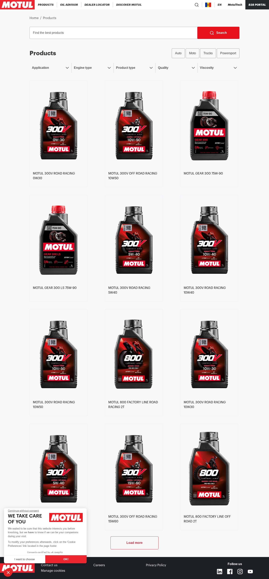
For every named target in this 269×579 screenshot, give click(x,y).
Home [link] (34, 18)
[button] (8, 572)
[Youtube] (250, 571)
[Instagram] (240, 571)
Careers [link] (99, 565)
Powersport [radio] (228, 53)
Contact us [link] (49, 565)
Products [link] (49, 18)
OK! (66, 559)
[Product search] (197, 5)
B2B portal (257, 4)
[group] (205, 53)
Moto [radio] (192, 53)
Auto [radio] (178, 53)
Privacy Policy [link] (156, 565)
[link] (58, 125)
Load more (134, 542)
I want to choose (24, 559)
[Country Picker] (208, 5)
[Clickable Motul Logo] (17, 4)
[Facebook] (230, 571)
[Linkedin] (219, 571)
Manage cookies (53, 570)
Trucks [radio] (208, 53)
